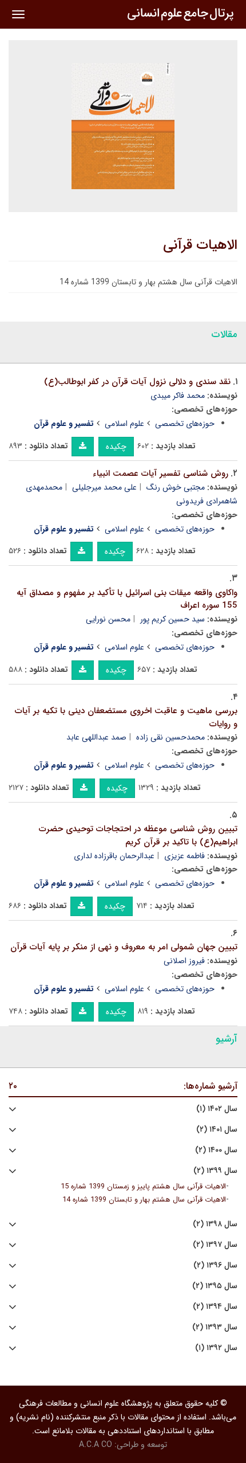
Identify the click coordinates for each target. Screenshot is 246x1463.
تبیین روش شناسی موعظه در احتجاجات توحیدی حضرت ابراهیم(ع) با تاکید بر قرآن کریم (138, 835)
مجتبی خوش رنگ (175, 487)
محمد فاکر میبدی (177, 395)
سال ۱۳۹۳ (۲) (214, 1327)
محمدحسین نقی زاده (170, 737)
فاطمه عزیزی (184, 856)
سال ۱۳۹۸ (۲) (215, 1224)
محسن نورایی (108, 619)
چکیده (116, 446)
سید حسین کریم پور (172, 619)
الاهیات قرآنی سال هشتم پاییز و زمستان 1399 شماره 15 (143, 1186)
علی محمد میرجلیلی (104, 487)
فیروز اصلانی (184, 961)
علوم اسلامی (124, 423)
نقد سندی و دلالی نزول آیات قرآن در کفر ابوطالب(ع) (137, 382)
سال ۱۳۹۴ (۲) (215, 1307)
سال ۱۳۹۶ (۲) (215, 1265)
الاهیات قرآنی (200, 245)
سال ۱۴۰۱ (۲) (216, 1130)
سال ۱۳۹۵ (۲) (214, 1286)
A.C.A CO (95, 1444)
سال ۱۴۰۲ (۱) (216, 1109)
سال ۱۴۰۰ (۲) (216, 1150)
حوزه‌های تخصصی (185, 423)
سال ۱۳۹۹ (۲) (215, 1171)
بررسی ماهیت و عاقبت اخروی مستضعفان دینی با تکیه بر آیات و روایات (126, 717)
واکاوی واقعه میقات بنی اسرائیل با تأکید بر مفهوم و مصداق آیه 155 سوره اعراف (127, 599)
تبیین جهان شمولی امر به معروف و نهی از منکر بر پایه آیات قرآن (123, 947)
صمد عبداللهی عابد (96, 737)
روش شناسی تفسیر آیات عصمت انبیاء (160, 473)
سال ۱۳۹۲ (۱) (216, 1348)
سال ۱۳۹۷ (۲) (215, 1245)
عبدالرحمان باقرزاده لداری (114, 856)
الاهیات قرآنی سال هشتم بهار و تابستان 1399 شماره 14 (144, 1200)
